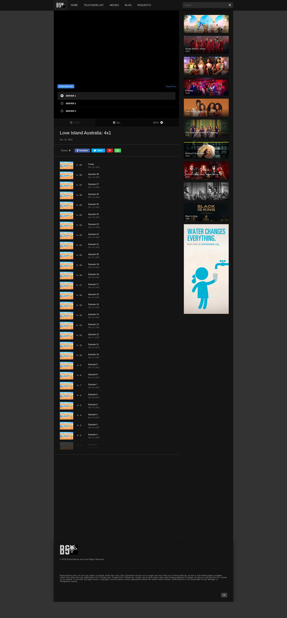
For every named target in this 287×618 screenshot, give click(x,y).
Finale (91, 164)
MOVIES (114, 5)
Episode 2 (93, 434)
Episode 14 (93, 314)
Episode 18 (93, 274)
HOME (74, 5)
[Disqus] (116, 496)
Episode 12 (93, 334)
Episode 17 (93, 284)
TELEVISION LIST (94, 5)
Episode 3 (93, 424)
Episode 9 (93, 364)
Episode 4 (93, 414)
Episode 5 (93, 404)
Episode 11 (93, 344)
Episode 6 (93, 394)
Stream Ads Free (66, 86)
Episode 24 (93, 214)
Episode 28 (93, 174)
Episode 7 (93, 384)
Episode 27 (93, 184)
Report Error (171, 86)
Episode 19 (93, 264)
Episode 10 (93, 354)
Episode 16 (93, 294)
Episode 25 (93, 204)
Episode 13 (93, 324)
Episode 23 (93, 224)
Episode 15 (93, 304)
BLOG (128, 5)
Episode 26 (93, 194)
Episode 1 (93, 444)
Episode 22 (93, 234)
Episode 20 (93, 254)
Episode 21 (93, 244)
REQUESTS (144, 5)
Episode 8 (93, 374)
